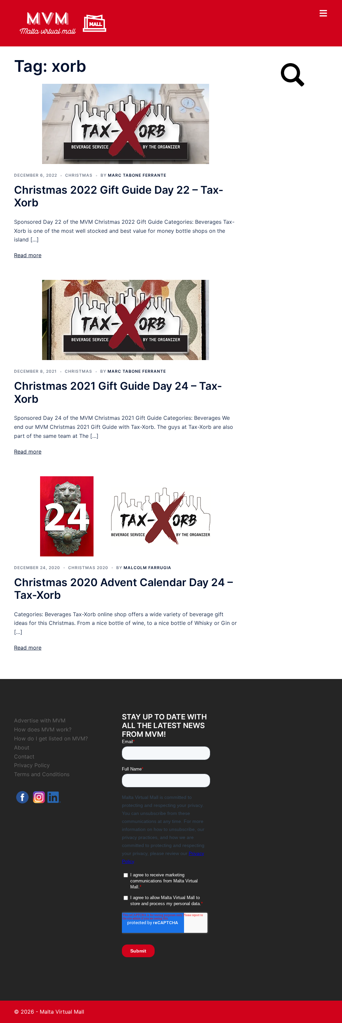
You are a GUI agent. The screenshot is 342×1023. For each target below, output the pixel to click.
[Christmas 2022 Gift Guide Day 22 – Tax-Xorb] (125, 123)
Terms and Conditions (41, 774)
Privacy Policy (32, 765)
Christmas (79, 175)
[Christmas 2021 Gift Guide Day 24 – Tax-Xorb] (125, 319)
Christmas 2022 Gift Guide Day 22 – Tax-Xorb (118, 196)
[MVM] (63, 22)
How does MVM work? (42, 729)
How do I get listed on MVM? (51, 738)
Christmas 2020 (88, 567)
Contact (24, 756)
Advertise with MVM (39, 720)
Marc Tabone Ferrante (137, 175)
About (21, 747)
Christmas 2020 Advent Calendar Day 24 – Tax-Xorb (123, 589)
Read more (27, 255)
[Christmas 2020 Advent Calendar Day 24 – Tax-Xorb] (125, 515)
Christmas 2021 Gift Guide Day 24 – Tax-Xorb (118, 392)
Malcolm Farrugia (147, 567)
